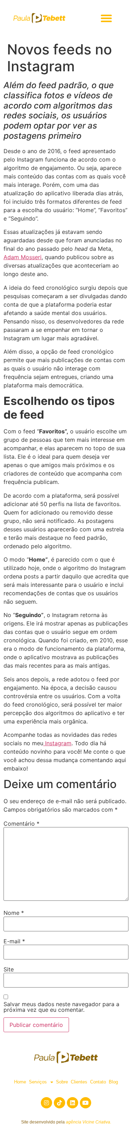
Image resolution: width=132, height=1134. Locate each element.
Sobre (62, 1081)
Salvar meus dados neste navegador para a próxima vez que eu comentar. (61, 1006)
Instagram (57, 743)
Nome (14, 913)
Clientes (79, 1081)
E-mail (14, 941)
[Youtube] (85, 1102)
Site (9, 969)
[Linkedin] (72, 1102)
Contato (98, 1081)
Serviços (38, 1081)
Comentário (21, 823)
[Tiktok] (59, 1102)
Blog (113, 1081)
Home (20, 1081)
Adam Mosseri (23, 257)
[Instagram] (46, 1102)
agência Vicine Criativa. (88, 1122)
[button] (106, 18)
